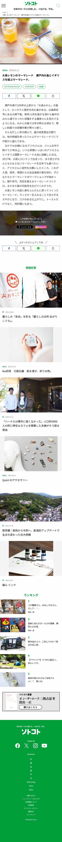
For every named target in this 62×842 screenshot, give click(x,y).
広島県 (41, 86)
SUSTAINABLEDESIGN (12, 86)
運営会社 (31, 811)
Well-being (31, 782)
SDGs (31, 786)
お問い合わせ (31, 795)
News (31, 789)
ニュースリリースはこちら (31, 799)
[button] (9, 96)
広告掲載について (31, 802)
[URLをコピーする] (53, 96)
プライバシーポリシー (31, 808)
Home (4, 12)
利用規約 (31, 805)
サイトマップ (31, 815)
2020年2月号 (29, 86)
